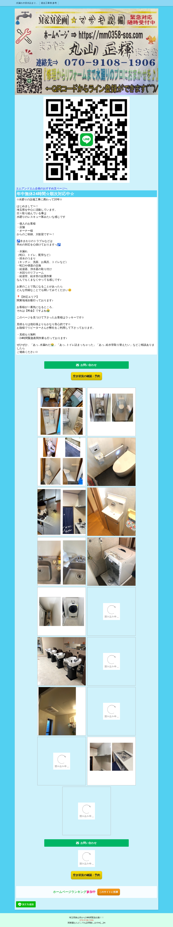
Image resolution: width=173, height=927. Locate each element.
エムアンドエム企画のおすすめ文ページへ (41, 188)
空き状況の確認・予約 (86, 376)
